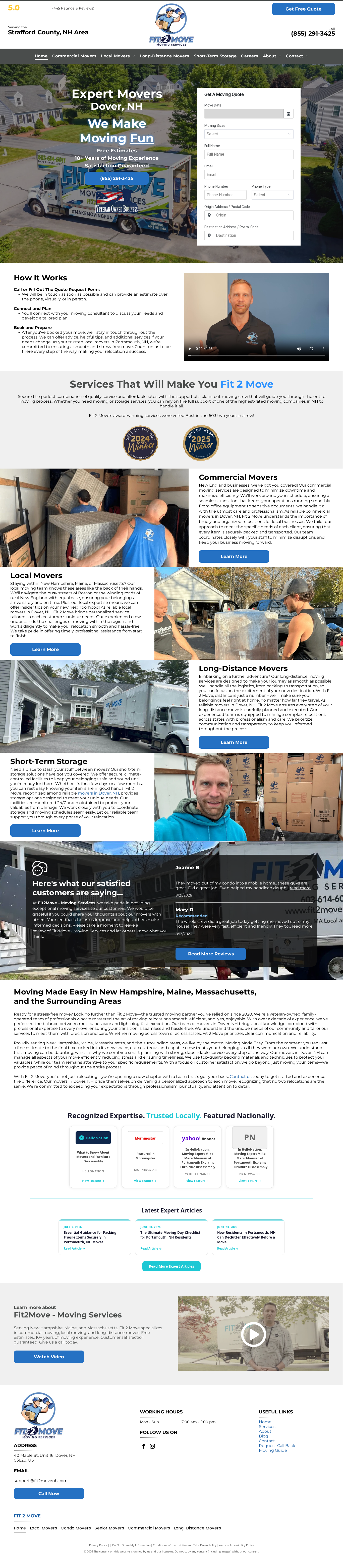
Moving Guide (273, 1450)
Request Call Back (277, 1445)
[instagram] (152, 1446)
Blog (263, 1436)
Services (267, 1426)
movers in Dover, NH (98, 793)
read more (300, 887)
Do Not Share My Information (131, 1545)
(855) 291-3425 (313, 33)
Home (265, 1421)
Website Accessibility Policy (236, 1545)
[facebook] (143, 1446)
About (265, 1431)
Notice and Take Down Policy (197, 1545)
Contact (267, 1440)
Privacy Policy (98, 1545)
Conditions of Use (164, 1545)
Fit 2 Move (27, 1516)
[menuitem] (41, 56)
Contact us (241, 1076)
